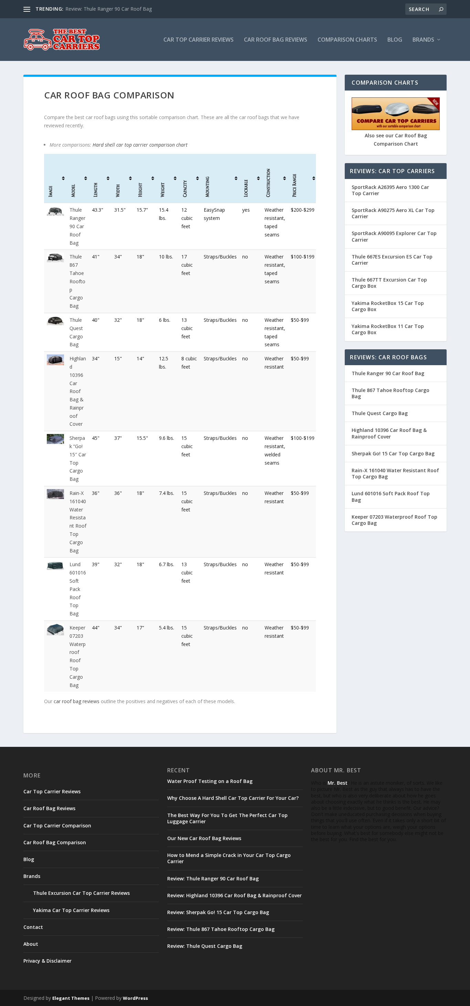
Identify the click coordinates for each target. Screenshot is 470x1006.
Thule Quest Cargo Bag (380, 413)
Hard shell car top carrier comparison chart (140, 144)
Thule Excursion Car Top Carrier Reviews (81, 893)
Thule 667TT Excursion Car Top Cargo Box (389, 282)
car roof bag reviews (76, 701)
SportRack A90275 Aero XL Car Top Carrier (393, 213)
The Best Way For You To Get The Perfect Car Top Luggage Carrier (227, 818)
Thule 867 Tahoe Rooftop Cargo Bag (390, 393)
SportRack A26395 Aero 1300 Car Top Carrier (390, 190)
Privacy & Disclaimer (47, 960)
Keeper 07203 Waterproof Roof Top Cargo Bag (394, 519)
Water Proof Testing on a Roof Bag (210, 781)
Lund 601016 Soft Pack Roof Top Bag (391, 496)
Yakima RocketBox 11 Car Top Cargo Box (388, 329)
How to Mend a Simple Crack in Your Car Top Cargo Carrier (229, 858)
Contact (33, 927)
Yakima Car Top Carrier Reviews (71, 910)
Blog (394, 40)
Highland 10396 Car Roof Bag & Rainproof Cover (389, 433)
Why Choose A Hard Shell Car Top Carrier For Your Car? (233, 798)
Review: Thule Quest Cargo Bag (204, 946)
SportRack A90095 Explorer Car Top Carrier (394, 236)
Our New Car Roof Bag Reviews (204, 838)
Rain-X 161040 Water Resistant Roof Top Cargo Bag (395, 473)
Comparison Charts (347, 40)
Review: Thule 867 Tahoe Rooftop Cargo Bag (221, 929)
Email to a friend (34, 132)
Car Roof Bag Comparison (54, 842)
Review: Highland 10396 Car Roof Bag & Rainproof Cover (234, 895)
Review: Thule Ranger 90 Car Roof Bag (108, 9)
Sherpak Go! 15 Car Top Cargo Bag (393, 453)
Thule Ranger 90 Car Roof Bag (388, 373)
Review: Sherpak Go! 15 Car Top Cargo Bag (218, 912)
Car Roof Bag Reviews (275, 40)
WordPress (135, 998)
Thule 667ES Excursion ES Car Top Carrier (392, 259)
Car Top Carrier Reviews (198, 40)
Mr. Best (338, 783)
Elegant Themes (70, 998)
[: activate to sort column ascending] (55, 178)
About (30, 944)
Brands (423, 40)
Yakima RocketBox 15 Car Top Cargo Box (388, 306)
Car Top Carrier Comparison (57, 825)
